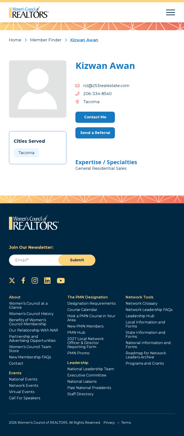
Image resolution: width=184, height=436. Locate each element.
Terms (126, 423)
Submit (77, 260)
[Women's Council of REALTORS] (29, 12)
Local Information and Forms (145, 324)
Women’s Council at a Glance (28, 306)
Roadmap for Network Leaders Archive (146, 355)
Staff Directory (80, 394)
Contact (16, 364)
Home (15, 40)
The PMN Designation (87, 297)
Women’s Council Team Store (30, 349)
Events (15, 373)
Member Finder (45, 40)
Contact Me (95, 117)
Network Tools (139, 297)
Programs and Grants (145, 364)
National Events (23, 379)
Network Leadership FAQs (149, 310)
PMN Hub (76, 333)
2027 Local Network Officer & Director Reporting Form (85, 343)
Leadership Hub (140, 316)
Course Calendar (82, 310)
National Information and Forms (148, 345)
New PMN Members (85, 326)
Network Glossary (142, 304)
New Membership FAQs (30, 357)
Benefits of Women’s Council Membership (27, 322)
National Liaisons (81, 382)
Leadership (77, 363)
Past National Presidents (89, 388)
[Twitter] (12, 280)
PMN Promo (78, 353)
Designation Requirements (91, 304)
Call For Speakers (24, 398)
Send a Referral (95, 133)
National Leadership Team (90, 369)
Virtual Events (21, 392)
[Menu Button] (170, 12)
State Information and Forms (145, 335)
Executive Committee (86, 375)
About (14, 297)
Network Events (23, 386)
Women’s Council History (31, 314)
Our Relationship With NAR (33, 330)
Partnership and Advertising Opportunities (32, 339)
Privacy (109, 423)
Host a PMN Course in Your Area (91, 318)
